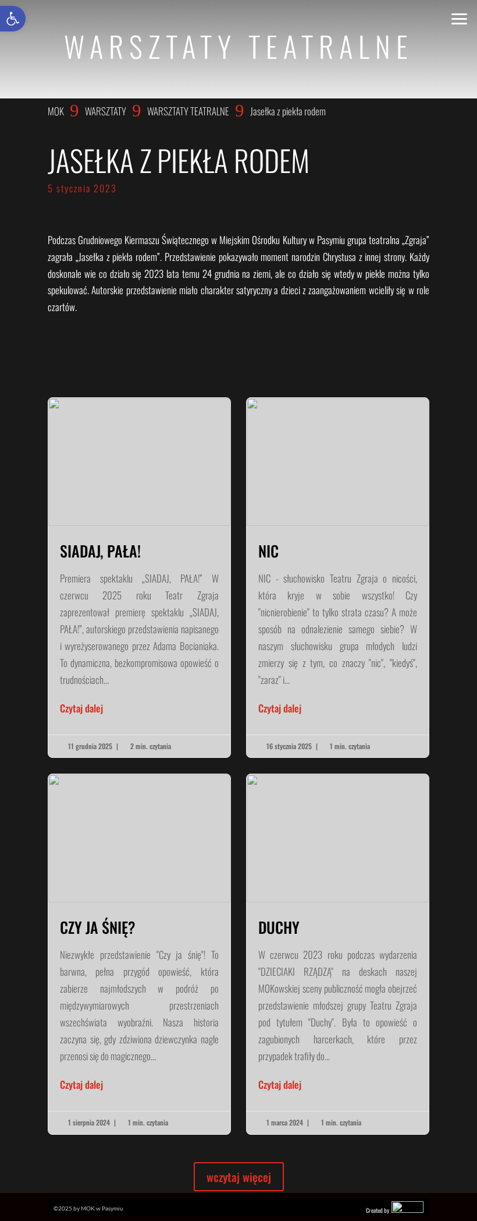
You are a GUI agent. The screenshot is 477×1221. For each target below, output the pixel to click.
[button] (13, 18)
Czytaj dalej (81, 708)
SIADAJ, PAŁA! (139, 577)
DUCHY (338, 954)
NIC (338, 577)
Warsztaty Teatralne (188, 111)
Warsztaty (105, 111)
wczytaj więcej (239, 1176)
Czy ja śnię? (139, 954)
